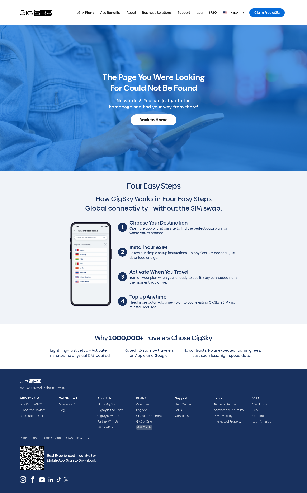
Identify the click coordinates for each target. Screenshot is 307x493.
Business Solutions (157, 12)
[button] (109, 13)
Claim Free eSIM (267, 12)
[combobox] (234, 13)
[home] (36, 13)
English (233, 13)
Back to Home (153, 120)
